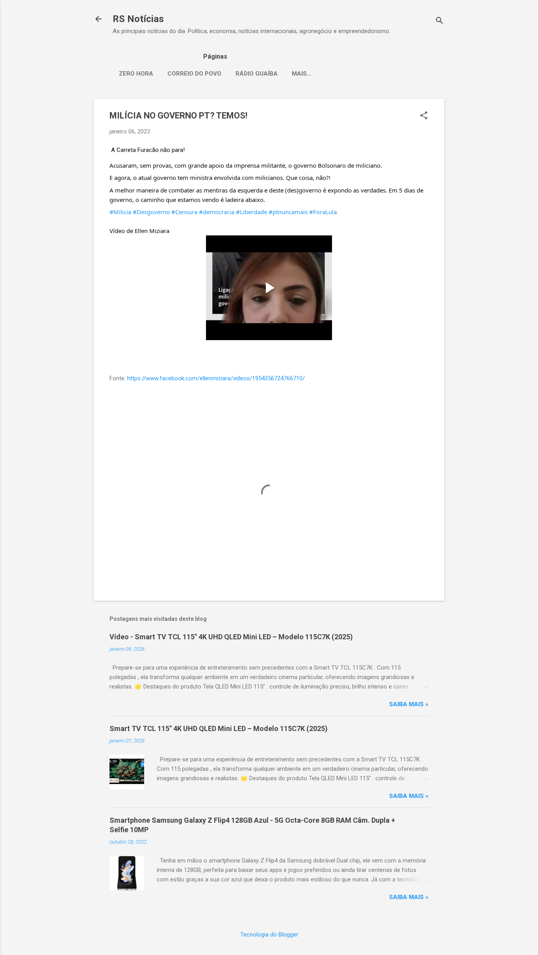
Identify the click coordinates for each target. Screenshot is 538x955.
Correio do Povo (194, 73)
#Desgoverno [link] (151, 212)
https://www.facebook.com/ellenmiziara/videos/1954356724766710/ (216, 378)
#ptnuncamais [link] (288, 212)
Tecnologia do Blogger (269, 934)
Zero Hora (136, 73)
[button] (424, 116)
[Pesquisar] (439, 21)
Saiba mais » (409, 704)
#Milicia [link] (120, 212)
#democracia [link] (216, 212)
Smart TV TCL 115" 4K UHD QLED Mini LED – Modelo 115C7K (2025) (218, 728)
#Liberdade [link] (251, 212)
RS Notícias (138, 18)
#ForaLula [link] (323, 212)
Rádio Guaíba (257, 73)
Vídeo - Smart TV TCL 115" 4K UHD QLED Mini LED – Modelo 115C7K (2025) (231, 637)
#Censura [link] (184, 212)
